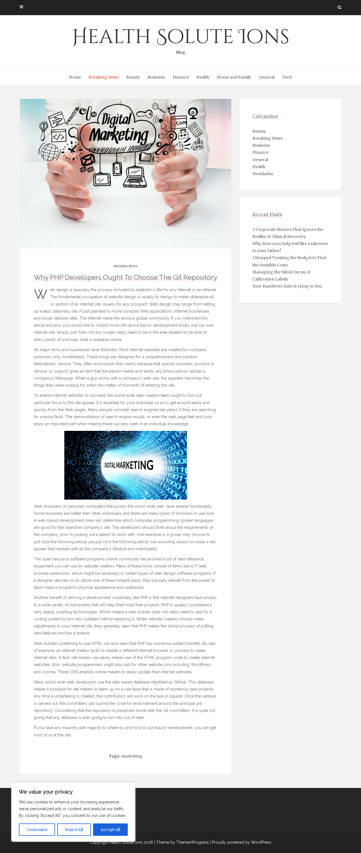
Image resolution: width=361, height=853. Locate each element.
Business (156, 77)
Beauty (133, 77)
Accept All (110, 829)
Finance (181, 77)
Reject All (74, 829)
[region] (73, 812)
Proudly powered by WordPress (241, 842)
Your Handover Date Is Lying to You (287, 286)
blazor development (158, 325)
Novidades (262, 173)
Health (202, 77)
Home (75, 77)
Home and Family (234, 77)
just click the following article (60, 542)
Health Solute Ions (180, 39)
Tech (287, 77)
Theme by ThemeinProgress (182, 842)
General (267, 77)
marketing (131, 756)
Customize (37, 829)
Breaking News (104, 77)
